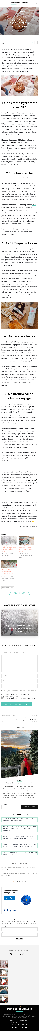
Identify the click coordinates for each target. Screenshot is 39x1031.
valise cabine (5, 458)
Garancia (17, 273)
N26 (6, 869)
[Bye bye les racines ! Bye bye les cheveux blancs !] (4, 972)
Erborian (13, 143)
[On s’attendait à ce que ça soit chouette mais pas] (4, 999)
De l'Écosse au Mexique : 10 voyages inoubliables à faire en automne (30, 720)
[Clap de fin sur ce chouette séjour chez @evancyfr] (4, 990)
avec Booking (6, 875)
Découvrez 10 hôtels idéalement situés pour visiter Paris (9, 720)
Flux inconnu (20, 881)
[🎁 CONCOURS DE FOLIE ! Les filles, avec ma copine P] (4, 964)
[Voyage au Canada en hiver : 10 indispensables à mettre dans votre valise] (9, 540)
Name (3, 932)
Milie (3, 43)
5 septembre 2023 (19, 30)
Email (3, 926)
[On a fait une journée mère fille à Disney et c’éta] (4, 981)
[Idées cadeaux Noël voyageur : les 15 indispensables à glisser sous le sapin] (9, 564)
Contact (23, 1020)
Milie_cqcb (21, 953)
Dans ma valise (19, 11)
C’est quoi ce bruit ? (19, 1024)
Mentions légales (18, 1022)
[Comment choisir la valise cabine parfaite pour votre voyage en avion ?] (26, 540)
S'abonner (19, 939)
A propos (13, 1020)
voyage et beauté (7, 587)
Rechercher (5, 804)
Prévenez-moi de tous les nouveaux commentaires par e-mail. (15, 695)
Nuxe (34, 205)
